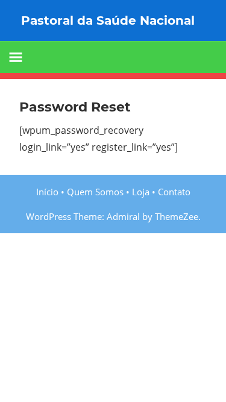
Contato (174, 192)
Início (47, 192)
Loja (140, 192)
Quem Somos (95, 192)
